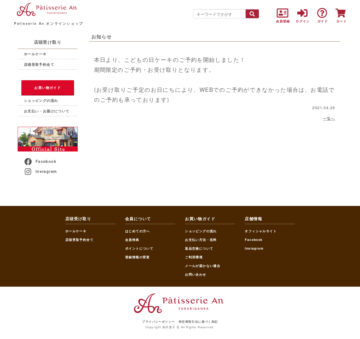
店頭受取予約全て (39, 64)
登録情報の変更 (137, 257)
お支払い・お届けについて (47, 110)
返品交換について (199, 248)
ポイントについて (139, 248)
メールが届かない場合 (202, 265)
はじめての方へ (137, 231)
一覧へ (329, 118)
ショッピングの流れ (41, 100)
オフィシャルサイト (261, 231)
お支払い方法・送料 (201, 239)
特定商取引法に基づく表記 (198, 321)
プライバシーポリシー (158, 321)
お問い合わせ (195, 274)
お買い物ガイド (47, 87)
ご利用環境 (194, 257)
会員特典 (132, 239)
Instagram (46, 171)
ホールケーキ (35, 53)
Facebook (46, 161)
